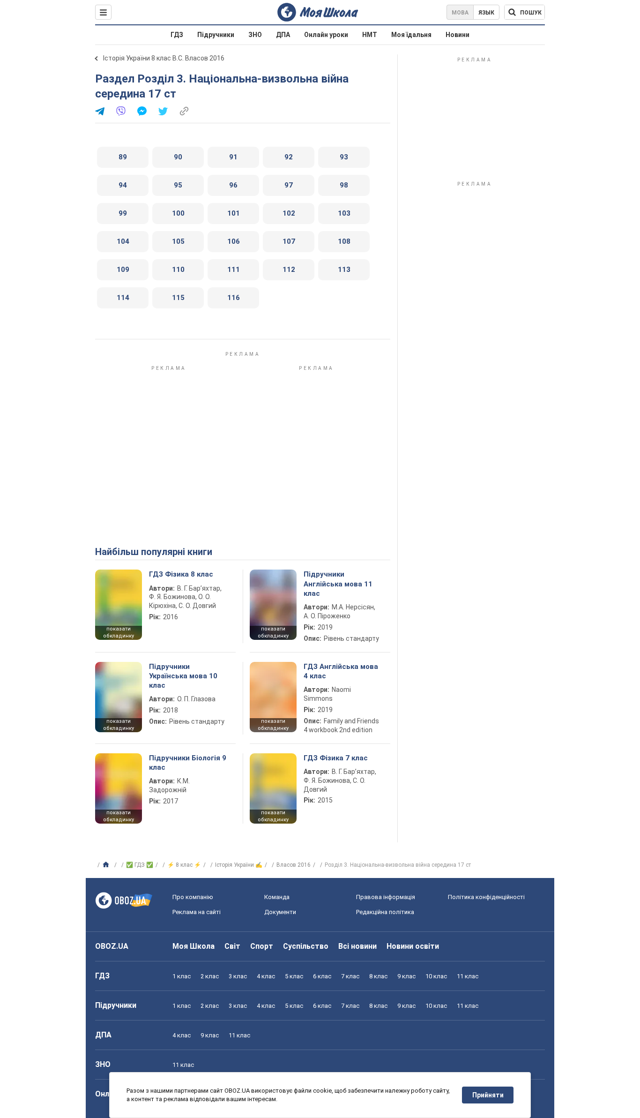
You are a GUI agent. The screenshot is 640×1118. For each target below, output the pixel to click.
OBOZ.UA (111, 946)
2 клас (210, 976)
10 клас (436, 976)
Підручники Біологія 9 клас (187, 763)
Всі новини (357, 946)
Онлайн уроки (326, 34)
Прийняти (488, 1095)
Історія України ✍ (238, 865)
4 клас (266, 976)
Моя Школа (193, 946)
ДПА (283, 34)
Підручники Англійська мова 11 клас (338, 584)
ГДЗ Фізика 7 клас (336, 758)
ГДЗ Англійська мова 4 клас (341, 671)
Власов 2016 (293, 865)
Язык (486, 12)
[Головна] (107, 865)
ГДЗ (177, 34)
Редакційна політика (385, 911)
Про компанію (192, 896)
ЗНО (255, 34)
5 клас (294, 976)
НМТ (369, 34)
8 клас (378, 976)
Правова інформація (385, 896)
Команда (277, 896)
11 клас (467, 976)
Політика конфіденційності (486, 896)
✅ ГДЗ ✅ (139, 865)
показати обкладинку (118, 632)
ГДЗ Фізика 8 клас (181, 574)
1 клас (181, 976)
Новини (457, 34)
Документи (280, 911)
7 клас (350, 976)
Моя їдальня (411, 34)
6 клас (322, 976)
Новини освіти (413, 946)
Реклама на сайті (196, 911)
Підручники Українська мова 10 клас (183, 676)
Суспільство (305, 946)
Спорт (261, 946)
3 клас (238, 976)
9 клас (406, 976)
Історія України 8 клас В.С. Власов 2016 (163, 58)
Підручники (215, 34)
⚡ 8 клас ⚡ (184, 865)
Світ (232, 946)
